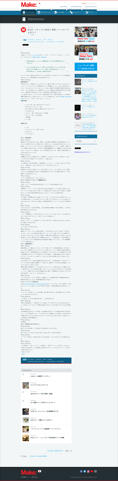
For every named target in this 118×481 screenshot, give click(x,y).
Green (44, 39)
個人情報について (25, 477)
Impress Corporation (91, 6)
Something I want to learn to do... (36, 41)
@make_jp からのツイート (82, 152)
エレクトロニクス (30, 12)
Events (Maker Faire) (76, 6)
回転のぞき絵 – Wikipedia (40, 57)
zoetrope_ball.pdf (42, 283)
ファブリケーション (45, 12)
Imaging (50, 39)
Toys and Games (51, 41)
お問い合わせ (34, 477)
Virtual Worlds (60, 41)
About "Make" (63, 6)
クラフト (91, 12)
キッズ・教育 (60, 12)
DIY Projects (31, 39)
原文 (23, 354)
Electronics (39, 39)
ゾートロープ (35, 55)
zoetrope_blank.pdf (30, 283)
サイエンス (76, 12)
